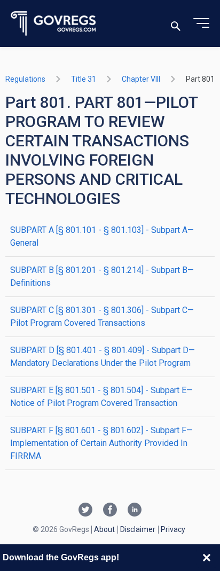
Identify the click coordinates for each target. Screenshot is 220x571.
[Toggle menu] (201, 23)
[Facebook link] (110, 511)
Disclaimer (137, 529)
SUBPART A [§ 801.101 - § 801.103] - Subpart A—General (102, 236)
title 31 (83, 79)
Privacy (173, 529)
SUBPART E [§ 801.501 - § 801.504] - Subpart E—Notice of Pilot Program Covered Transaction (101, 396)
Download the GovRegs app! (61, 557)
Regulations (25, 79)
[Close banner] (206, 557)
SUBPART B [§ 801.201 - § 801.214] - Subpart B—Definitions (102, 276)
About (104, 529)
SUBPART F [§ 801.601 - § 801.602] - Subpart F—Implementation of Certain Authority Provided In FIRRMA (101, 443)
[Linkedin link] (135, 511)
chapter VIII (141, 79)
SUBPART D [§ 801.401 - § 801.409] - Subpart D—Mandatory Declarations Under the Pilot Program (102, 356)
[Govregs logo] (54, 23)
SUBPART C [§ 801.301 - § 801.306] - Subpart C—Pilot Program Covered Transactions (102, 316)
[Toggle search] (175, 24)
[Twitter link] (85, 511)
